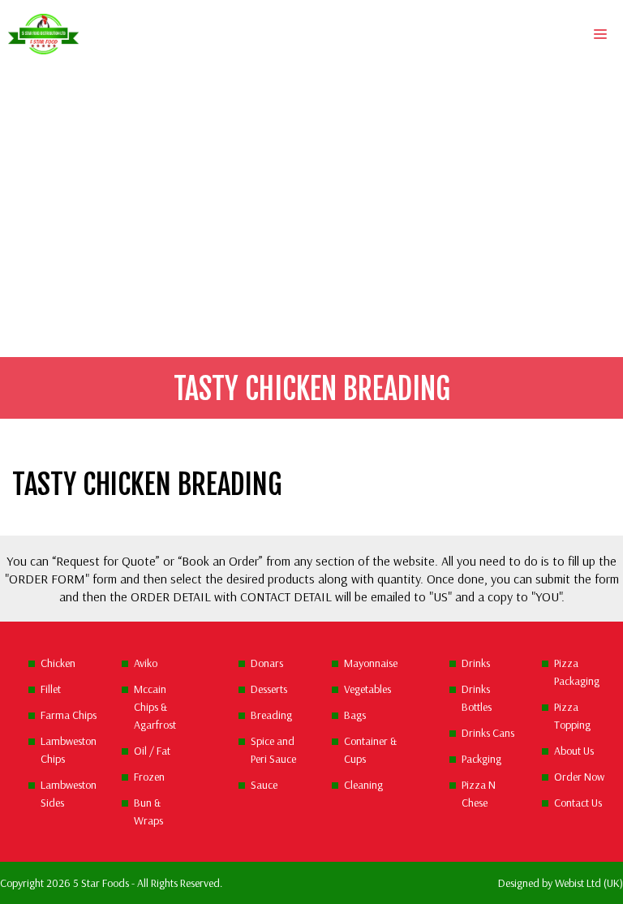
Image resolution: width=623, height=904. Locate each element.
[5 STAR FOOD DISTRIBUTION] (43, 34)
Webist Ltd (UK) (589, 883)
